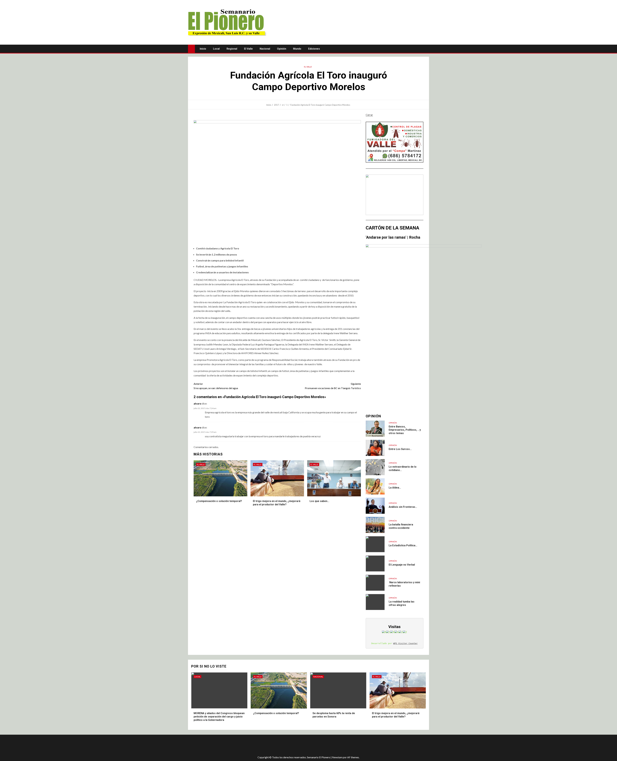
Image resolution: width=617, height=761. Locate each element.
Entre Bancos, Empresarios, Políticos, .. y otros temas (405, 430)
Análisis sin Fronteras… (403, 506)
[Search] (426, 49)
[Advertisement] (245, 745)
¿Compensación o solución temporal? (219, 501)
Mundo (297, 48)
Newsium (337, 757)
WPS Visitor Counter (405, 643)
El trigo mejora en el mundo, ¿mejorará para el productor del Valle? (395, 715)
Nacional (265, 48)
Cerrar (369, 114)
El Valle (248, 48)
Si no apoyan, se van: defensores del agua (216, 386)
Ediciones (314, 48)
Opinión (281, 48)
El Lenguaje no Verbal (402, 564)
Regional (232, 48)
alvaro (197, 403)
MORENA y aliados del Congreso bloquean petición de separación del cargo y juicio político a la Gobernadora (219, 716)
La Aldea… (395, 487)
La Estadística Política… (403, 545)
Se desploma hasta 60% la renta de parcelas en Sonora (334, 715)
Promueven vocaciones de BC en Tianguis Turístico (333, 386)
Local (216, 48)
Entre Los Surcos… (400, 449)
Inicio (203, 48)
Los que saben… (319, 501)
